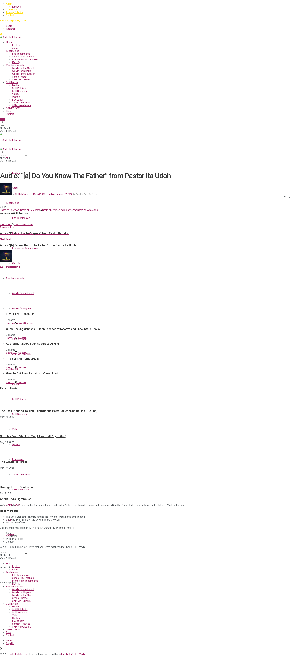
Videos (16, 94)
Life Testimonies (21, 53)
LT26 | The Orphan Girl (20, 314)
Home (9, 42)
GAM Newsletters (21, 105)
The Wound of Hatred (14, 461)
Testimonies (12, 51)
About (9, 3)
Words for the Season (23, 73)
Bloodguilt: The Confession (17, 487)
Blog (8, 111)
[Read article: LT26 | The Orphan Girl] (148, 290)
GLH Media (12, 82)
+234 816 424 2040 (39, 527)
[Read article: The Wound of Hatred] (145, 450)
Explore (16, 45)
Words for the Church (23, 68)
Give (2, 119)
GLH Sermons (19, 91)
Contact (10, 15)
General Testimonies (23, 56)
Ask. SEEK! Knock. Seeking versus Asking (32, 343)
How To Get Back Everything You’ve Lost (32, 373)
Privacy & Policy (14, 12)
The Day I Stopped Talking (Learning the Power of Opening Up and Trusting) (48, 411)
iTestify (16, 62)
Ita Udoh (16, 6)
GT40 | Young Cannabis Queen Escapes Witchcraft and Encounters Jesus (53, 329)
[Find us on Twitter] (1, 34)
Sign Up (10, 643)
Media (15, 85)
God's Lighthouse (18, 547)
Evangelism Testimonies (25, 59)
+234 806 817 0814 (63, 527)
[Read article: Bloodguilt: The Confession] (145, 476)
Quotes (16, 96)
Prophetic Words (15, 65)
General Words (20, 76)
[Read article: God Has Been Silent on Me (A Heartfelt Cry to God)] (145, 425)
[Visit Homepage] (10, 37)
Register (10, 28)
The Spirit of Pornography (22, 358)
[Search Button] (26, 155)
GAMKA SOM (13, 108)
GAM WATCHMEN (21, 79)
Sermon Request (21, 102)
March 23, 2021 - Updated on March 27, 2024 (52, 194)
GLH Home (12, 9)
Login (9, 25)
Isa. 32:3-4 (66, 547)
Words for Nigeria (21, 71)
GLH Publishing (20, 88)
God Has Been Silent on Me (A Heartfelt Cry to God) (33, 436)
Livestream (18, 99)
